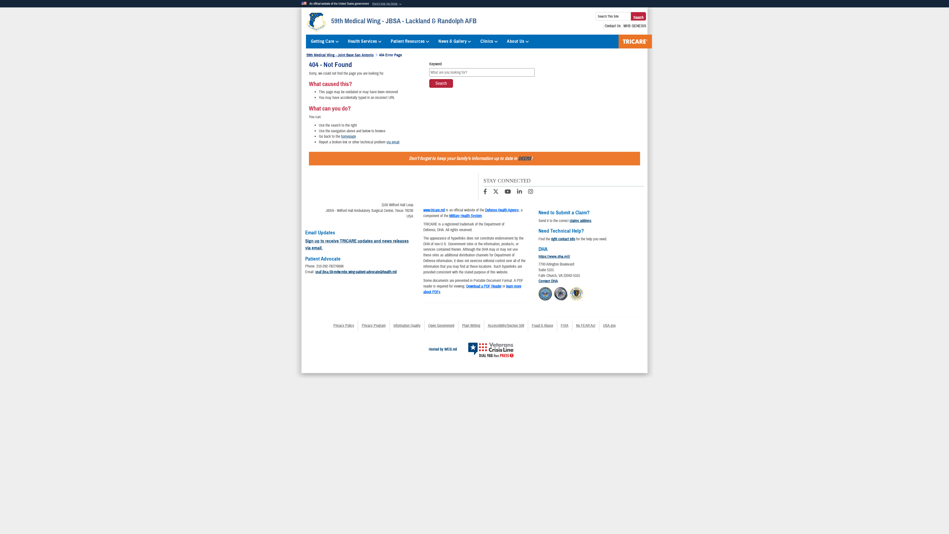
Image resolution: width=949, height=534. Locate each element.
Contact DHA (548, 281)
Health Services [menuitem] (362, 41)
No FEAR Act (585, 325)
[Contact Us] (613, 25)
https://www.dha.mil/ (554, 256)
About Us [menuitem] (515, 41)
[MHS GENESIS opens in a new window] (635, 25)
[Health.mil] (561, 292)
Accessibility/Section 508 (506, 325)
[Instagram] (530, 192)
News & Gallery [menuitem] (452, 41)
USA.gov (609, 325)
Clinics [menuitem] (486, 41)
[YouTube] (508, 192)
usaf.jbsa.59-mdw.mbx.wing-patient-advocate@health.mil (356, 271)
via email (393, 142)
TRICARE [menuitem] (635, 41)
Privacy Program (374, 325)
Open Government (441, 325)
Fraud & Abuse (542, 325)
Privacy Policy (343, 325)
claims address (580, 220)
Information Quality (407, 325)
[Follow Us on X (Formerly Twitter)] (495, 192)
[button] (387, 3)
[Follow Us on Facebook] (485, 192)
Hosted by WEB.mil (443, 349)
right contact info (563, 239)
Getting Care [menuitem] (322, 41)
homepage (348, 136)
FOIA (564, 325)
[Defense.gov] (545, 292)
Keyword (435, 64)
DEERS (524, 158)
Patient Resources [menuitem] (408, 41)
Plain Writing (471, 325)
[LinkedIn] (519, 192)
